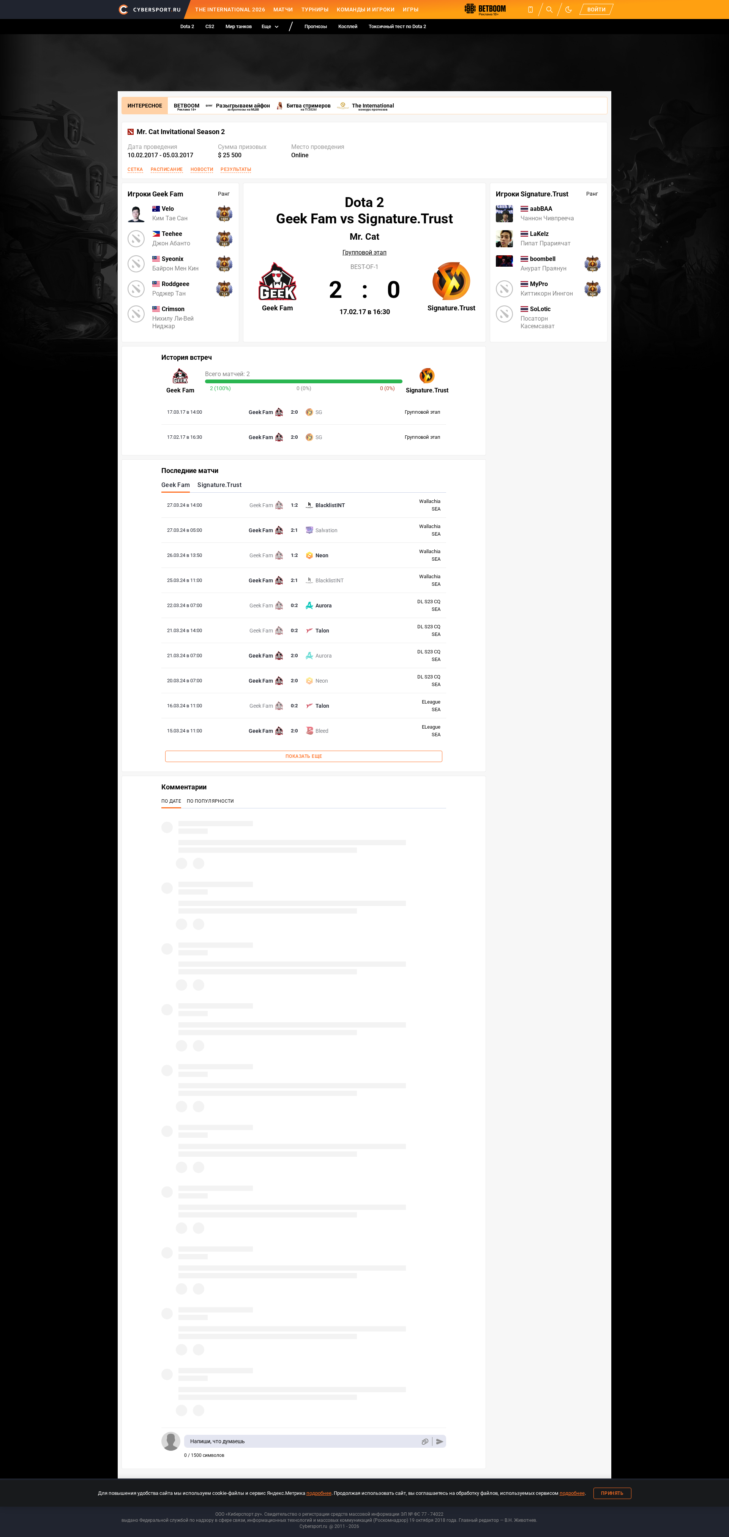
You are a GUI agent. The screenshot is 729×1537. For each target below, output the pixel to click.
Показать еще (304, 756)
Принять (612, 1493)
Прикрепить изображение (425, 1441)
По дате (171, 801)
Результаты (236, 169)
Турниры (315, 9)
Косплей (347, 26)
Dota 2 (187, 26)
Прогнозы (316, 26)
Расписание (167, 169)
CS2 (209, 26)
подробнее (318, 1493)
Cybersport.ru (313, 1526)
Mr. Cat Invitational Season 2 (181, 132)
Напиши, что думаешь (217, 1441)
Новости (202, 169)
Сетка (135, 169)
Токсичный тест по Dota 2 (397, 26)
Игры (410, 9)
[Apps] (530, 9)
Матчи (283, 9)
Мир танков (239, 26)
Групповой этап (364, 252)
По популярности (210, 801)
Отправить (440, 1441)
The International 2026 (230, 9)
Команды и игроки (365, 9)
